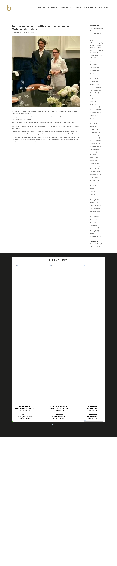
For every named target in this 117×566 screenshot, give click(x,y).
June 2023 (93, 121)
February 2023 (94, 132)
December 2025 (94, 68)
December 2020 (94, 205)
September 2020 (94, 214)
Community (77, 7)
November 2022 (94, 141)
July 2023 (92, 118)
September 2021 (94, 180)
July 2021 (92, 186)
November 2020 (94, 208)
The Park (46, 7)
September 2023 (94, 113)
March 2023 (93, 130)
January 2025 (93, 85)
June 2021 (92, 189)
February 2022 (94, 166)
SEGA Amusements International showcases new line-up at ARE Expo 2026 (97, 37)
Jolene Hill (16, 33)
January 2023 (93, 135)
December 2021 (94, 172)
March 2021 (93, 197)
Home (39, 7)
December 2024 (94, 87)
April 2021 (92, 194)
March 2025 (93, 79)
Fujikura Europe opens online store (96, 56)
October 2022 (94, 144)
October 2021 (94, 177)
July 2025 (92, 73)
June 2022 (93, 155)
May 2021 (92, 191)
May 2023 (93, 124)
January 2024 (93, 104)
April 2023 (93, 127)
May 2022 (93, 158)
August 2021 (93, 183)
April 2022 (93, 161)
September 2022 (94, 146)
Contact (107, 7)
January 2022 (93, 169)
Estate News (31, 33)
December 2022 (94, 138)
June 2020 (93, 222)
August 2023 (93, 115)
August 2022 (93, 149)
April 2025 (93, 76)
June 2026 (93, 65)
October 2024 (94, 93)
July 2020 (92, 220)
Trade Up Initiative (89, 7)
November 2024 (94, 90)
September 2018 (94, 236)
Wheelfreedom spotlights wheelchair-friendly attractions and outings (97, 45)
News (100, 7)
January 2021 (93, 203)
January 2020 (93, 234)
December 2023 (94, 107)
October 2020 (94, 211)
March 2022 (93, 163)
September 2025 (94, 70)
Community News (95, 244)
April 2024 (93, 101)
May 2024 (93, 99)
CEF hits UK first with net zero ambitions (96, 51)
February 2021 (94, 200)
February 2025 (94, 82)
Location (54, 7)
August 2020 (93, 217)
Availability (64, 7)
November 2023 (94, 110)
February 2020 (94, 231)
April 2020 (93, 225)
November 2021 (94, 175)
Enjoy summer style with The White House (96, 30)
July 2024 (92, 96)
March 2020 (93, 228)
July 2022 (92, 152)
